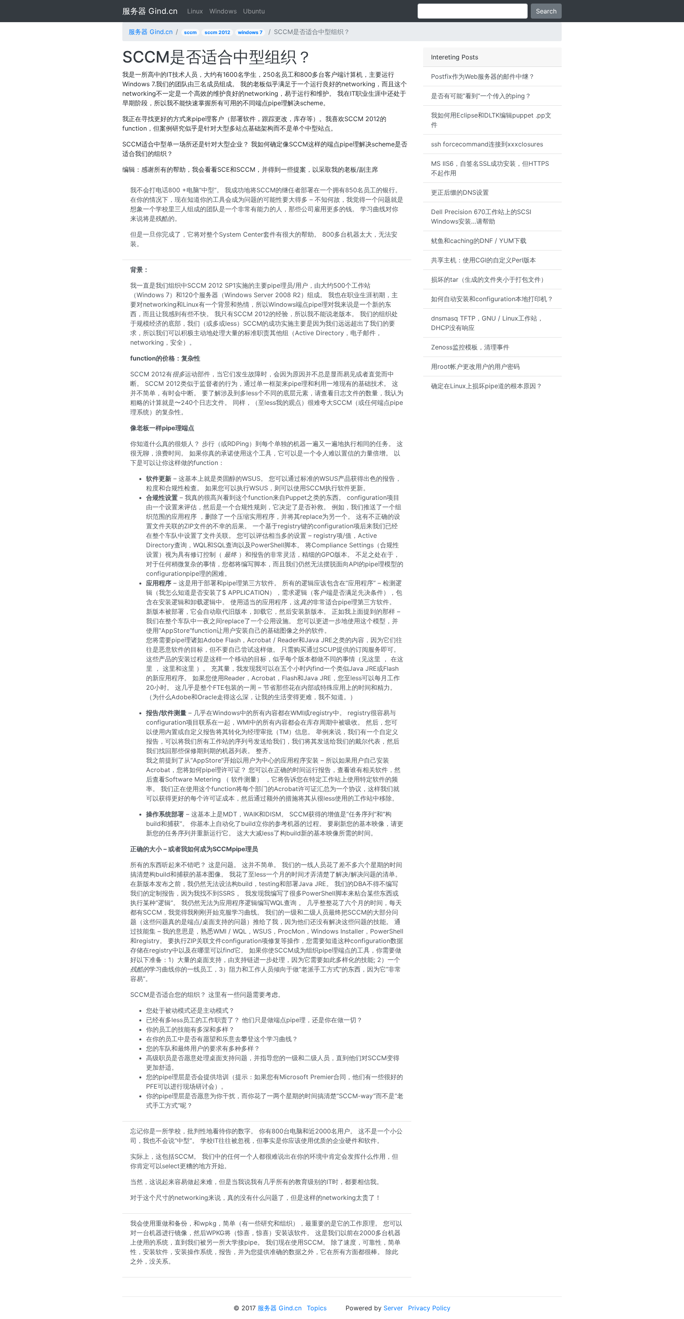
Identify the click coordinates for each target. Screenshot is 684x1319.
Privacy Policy (429, 1308)
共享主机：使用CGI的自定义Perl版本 (483, 260)
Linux (195, 11)
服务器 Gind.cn (150, 11)
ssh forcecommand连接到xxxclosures (487, 144)
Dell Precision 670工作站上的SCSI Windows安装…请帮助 (481, 216)
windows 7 (250, 32)
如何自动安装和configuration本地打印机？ (492, 299)
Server (393, 1308)
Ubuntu (254, 11)
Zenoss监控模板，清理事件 (470, 347)
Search (546, 11)
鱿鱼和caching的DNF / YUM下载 (478, 241)
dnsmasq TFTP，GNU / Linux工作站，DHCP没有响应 (487, 323)
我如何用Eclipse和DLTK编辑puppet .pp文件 (491, 120)
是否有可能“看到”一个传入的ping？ (481, 96)
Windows (223, 11)
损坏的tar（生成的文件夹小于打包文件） (489, 279)
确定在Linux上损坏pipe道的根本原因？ (486, 386)
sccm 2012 (217, 32)
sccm (190, 32)
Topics (317, 1308)
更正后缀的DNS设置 (460, 192)
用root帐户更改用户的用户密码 (475, 366)
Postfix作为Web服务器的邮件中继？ (483, 76)
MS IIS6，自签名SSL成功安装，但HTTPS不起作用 (490, 168)
